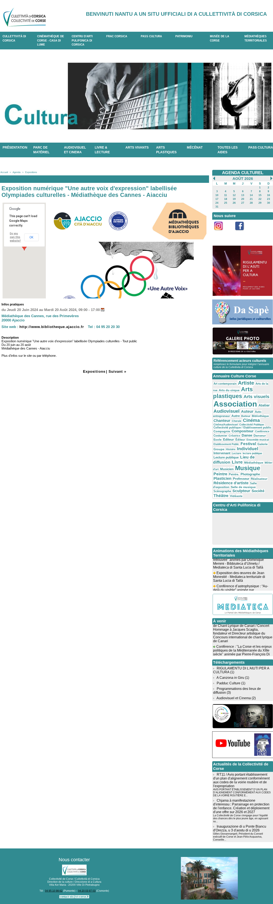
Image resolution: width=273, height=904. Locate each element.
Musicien (227, 469)
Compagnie (221, 431)
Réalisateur (259, 478)
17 (216, 199)
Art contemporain (225, 383)
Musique (247, 468)
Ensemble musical (258, 439)
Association (235, 404)
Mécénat (195, 147)
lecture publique (252, 453)
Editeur (228, 439)
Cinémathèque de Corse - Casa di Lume (50, 40)
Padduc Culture (228, 683)
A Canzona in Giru (230, 677)
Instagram (221, 233)
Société (258, 491)
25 (225, 202)
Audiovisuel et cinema (75, 150)
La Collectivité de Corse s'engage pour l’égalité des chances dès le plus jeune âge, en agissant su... (240, 818)
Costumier (220, 435)
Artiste (246, 383)
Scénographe (222, 491)
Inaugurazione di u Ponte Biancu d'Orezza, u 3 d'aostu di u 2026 (239, 828)
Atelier (264, 405)
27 (242, 202)
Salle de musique (243, 487)
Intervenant (221, 453)
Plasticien (222, 478)
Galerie (262, 444)
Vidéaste (236, 496)
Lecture (236, 453)
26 (234, 202)
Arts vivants (137, 147)
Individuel (247, 448)
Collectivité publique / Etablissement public (242, 427)
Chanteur (221, 420)
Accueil (4, 172)
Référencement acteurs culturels (239, 360)
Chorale (236, 421)
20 (242, 199)
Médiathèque (253, 462)
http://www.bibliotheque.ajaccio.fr (51, 327)
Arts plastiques (166, 150)
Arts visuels (256, 396)
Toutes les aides (228, 150)
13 (242, 195)
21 (251, 199)
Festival (248, 443)
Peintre (220, 474)
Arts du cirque (229, 390)
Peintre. (234, 474)
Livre (237, 462)
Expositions (31, 172)
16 (268, 195)
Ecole (217, 439)
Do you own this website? (15, 237)
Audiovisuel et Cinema (234, 698)
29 (259, 202)
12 (234, 195)
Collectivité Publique (251, 424)
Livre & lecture (102, 150)
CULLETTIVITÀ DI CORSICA (14, 38)
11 (225, 195)
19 (234, 199)
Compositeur (243, 431)
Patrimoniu (183, 36)
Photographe (250, 474)
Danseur (260, 435)
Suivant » (117, 372)
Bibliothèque (260, 416)
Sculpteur (241, 491)
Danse (247, 435)
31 (216, 206)
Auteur (247, 411)
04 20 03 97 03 (87, 890)
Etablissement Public (226, 444)
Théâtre (220, 495)
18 (225, 199)
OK (31, 237)
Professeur (241, 478)
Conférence (262, 431)
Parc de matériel (41, 150)
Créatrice (234, 435)
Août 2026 (242, 178)
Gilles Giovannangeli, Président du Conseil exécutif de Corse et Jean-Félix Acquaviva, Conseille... (238, 836)
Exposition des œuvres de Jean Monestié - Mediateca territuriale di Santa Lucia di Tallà (239, 571)
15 (259, 195)
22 (259, 199)
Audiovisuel (226, 411)
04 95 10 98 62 (53, 890)
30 (268, 202)
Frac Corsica (116, 36)
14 (251, 195)
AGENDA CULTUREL (242, 172)
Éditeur (240, 439)
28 (251, 202)
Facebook (242, 233)
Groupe (218, 449)
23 (268, 199)
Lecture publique (226, 457)
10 (216, 195)
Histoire (230, 449)
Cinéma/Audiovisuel (225, 424)
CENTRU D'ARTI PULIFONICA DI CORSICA (82, 40)
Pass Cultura (151, 36)
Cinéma (251, 420)
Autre (235, 416)
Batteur (245, 416)
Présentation (15, 147)
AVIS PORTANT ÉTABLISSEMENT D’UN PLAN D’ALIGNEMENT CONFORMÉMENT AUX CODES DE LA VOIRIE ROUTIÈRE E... (242, 792)
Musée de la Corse (219, 38)
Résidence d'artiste (230, 483)
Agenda (16, 172)
